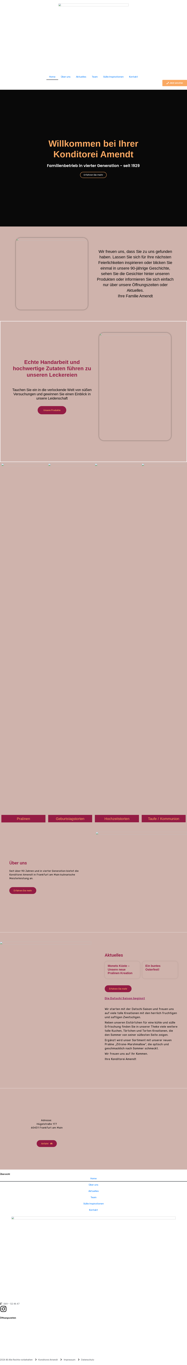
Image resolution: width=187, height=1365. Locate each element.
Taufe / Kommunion (163, 819)
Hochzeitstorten (117, 819)
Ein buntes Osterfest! (152, 967)
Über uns (66, 76)
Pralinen (23, 819)
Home (52, 76)
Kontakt (133, 76)
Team (95, 76)
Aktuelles (81, 76)
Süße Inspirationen (113, 76)
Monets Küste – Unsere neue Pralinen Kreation (120, 969)
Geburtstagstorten (70, 819)
